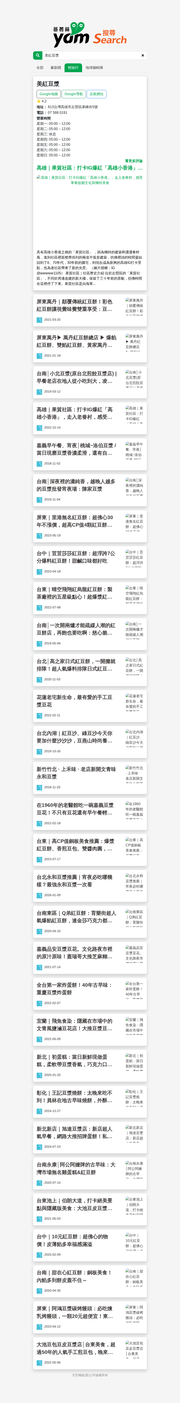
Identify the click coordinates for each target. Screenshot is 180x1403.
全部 (39, 68)
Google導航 (74, 94)
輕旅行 (73, 68)
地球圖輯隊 (94, 68)
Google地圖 (49, 94)
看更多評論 (134, 161)
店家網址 (97, 94)
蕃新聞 (55, 68)
